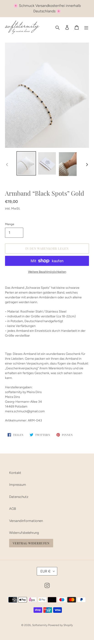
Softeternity (40, 625)
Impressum (17, 485)
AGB (12, 509)
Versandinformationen (26, 521)
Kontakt (15, 473)
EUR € (45, 571)
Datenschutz (18, 497)
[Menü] (86, 27)
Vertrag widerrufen (31, 543)
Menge (9, 224)
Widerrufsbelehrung (24, 533)
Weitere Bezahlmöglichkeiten (47, 271)
